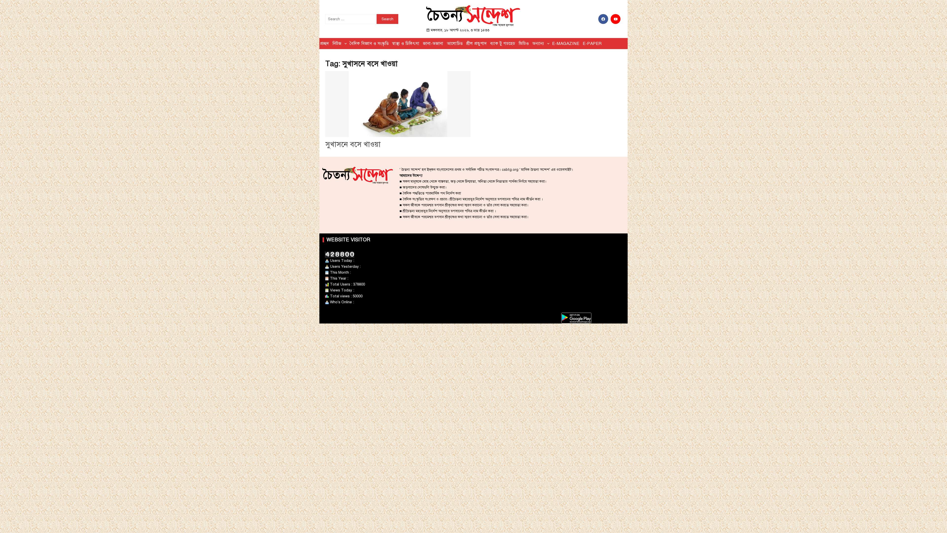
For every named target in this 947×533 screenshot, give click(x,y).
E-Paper (592, 43)
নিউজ (337, 43)
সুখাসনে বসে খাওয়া (353, 144)
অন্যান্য (538, 43)
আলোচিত (455, 43)
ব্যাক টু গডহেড (502, 43)
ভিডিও (524, 43)
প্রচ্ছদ (324, 43)
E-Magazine (565, 43)
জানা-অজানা (433, 43)
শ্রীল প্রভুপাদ (476, 43)
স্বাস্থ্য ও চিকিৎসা (405, 43)
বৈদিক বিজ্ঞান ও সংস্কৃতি (369, 43)
